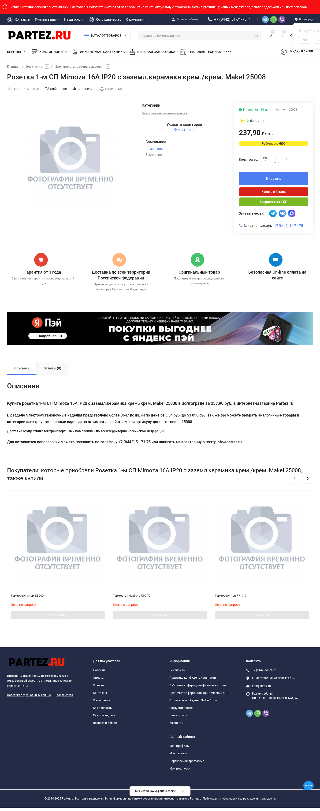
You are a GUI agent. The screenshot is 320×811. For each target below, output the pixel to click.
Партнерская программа (186, 761)
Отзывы (98, 685)
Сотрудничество (181, 708)
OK (182, 791)
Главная (13, 66)
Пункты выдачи (104, 715)
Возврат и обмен (105, 723)
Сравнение (86, 89)
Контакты (100, 693)
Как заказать (102, 708)
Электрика (34, 66)
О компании (102, 700)
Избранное (58, 89)
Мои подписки (179, 768)
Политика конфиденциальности (192, 677)
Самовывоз (154, 149)
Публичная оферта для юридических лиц (198, 693)
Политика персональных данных (29, 695)
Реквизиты (177, 670)
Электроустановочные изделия (79, 66)
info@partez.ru (261, 686)
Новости (99, 670)
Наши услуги (178, 715)
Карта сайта (64, 695)
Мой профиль (179, 746)
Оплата (98, 677)
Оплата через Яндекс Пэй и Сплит (194, 700)
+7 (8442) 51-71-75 (230, 19)
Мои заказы (178, 753)
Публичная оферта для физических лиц (197, 685)
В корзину (273, 178)
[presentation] (294, 478)
